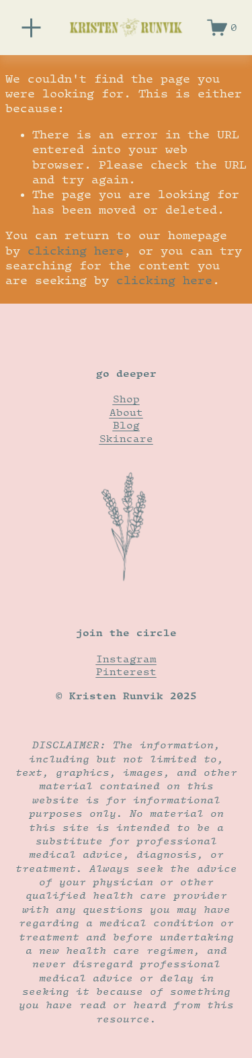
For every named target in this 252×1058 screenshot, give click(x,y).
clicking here (76, 250)
